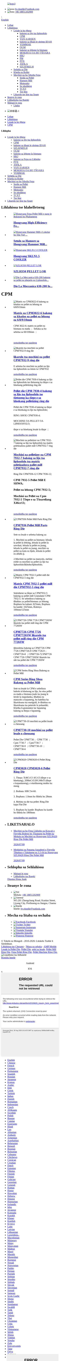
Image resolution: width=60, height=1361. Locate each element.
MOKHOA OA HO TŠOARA (35, 53)
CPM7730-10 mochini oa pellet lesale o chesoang (33, 731)
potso (16, 342)
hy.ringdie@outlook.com (27, 9)
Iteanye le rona (14, 97)
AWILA (24, 64)
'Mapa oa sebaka (34, 946)
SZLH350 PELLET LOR (30, 271)
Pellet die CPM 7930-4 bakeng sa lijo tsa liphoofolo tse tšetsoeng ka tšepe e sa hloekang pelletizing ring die (33, 396)
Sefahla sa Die (21, 69)
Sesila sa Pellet (27, 77)
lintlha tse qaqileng (28, 342)
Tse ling (23, 91)
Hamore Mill (26, 80)
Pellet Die (26, 949)
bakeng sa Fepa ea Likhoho (27, 159)
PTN (22, 61)
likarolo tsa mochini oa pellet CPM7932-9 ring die (32, 358)
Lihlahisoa (12, 28)
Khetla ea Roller (21, 72)
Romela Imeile (8, 957)
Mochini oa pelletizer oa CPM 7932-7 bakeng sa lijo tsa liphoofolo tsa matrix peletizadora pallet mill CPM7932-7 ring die (32, 461)
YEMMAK (25, 44)
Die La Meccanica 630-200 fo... (33, 286)
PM (21, 58)
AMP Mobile (50, 946)
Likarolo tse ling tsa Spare (26, 94)
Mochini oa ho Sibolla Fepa (27, 75)
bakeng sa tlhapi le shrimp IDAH (36, 41)
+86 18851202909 (24, 11)
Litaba (17, 105)
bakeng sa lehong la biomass (33, 50)
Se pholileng (26, 86)
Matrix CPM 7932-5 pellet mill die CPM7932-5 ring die (33, 585)
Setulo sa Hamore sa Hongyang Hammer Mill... (30, 242)
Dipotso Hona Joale (17, 879)
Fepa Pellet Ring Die (21, 952)
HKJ (22, 55)
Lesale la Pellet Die (10, 949)
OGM (23, 47)
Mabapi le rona (14, 102)
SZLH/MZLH (27, 66)
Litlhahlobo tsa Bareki (18, 100)
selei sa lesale (38, 949)
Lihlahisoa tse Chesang (12, 946)
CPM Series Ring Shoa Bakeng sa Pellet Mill (28, 680)
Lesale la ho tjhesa (22, 30)
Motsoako (24, 83)
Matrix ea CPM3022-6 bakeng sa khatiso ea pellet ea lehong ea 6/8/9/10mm (33, 316)
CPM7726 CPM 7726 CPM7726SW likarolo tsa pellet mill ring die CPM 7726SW (30, 637)
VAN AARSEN (28, 39)
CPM (22, 36)
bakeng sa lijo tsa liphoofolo (33, 33)
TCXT (23, 89)
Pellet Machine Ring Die (45, 952)
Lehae (10, 25)
